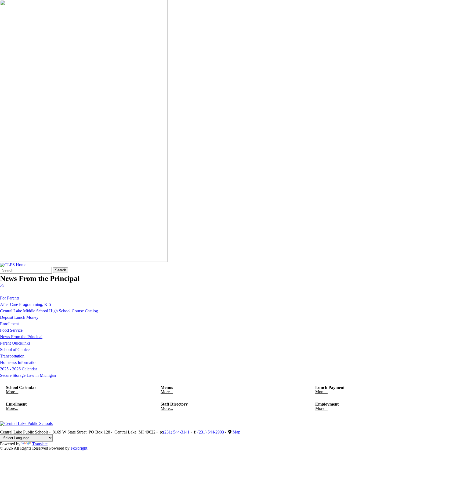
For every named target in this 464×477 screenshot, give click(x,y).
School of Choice (15, 349)
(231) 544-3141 (176, 432)
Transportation (12, 356)
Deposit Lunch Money (19, 317)
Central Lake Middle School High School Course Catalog (49, 311)
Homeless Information (19, 362)
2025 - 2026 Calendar (18, 369)
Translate (40, 444)
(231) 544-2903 (210, 432)
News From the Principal (21, 336)
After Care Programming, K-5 (25, 304)
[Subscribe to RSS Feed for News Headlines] (2, 286)
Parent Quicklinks (15, 343)
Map (236, 432)
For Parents (9, 298)
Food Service (11, 330)
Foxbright (79, 448)
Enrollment (9, 323)
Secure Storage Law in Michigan (28, 375)
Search (60, 270)
